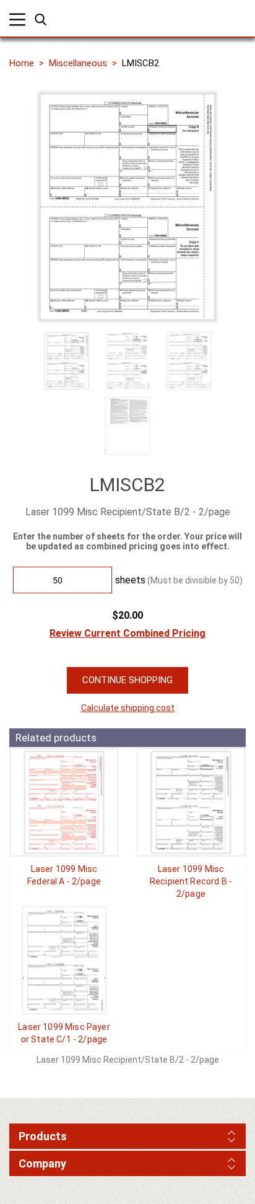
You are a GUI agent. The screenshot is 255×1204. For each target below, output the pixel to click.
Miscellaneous (78, 63)
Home (21, 63)
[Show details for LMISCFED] (64, 802)
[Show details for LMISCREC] (191, 802)
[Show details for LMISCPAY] (64, 960)
